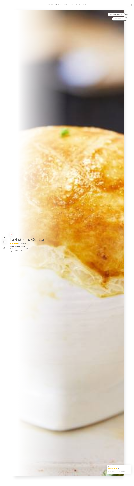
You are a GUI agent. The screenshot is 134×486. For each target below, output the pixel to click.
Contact (85, 5)
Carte (78, 5)
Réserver (58, 5)
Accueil (50, 5)
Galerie (66, 5)
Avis (72, 5)
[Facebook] (4, 238)
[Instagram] (4, 242)
